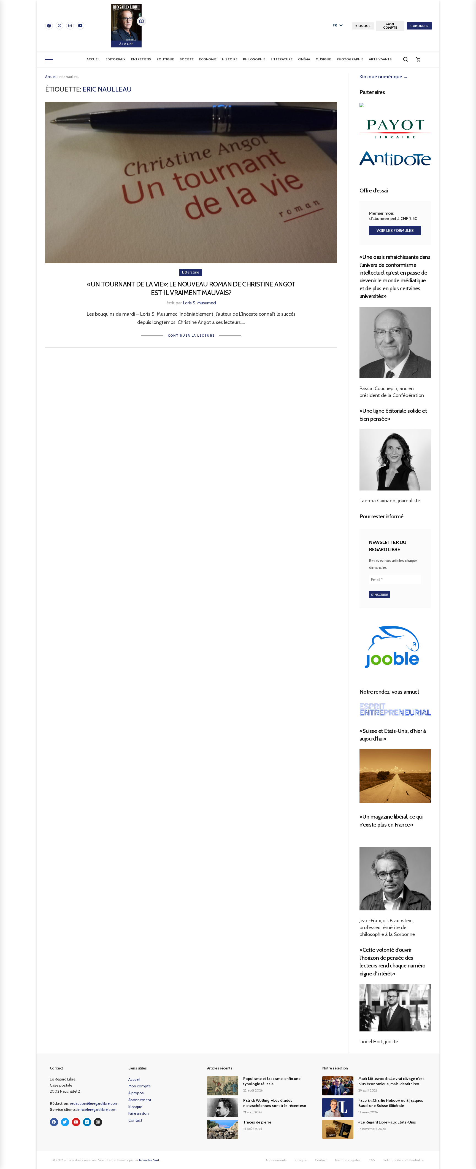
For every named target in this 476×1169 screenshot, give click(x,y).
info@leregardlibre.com (97, 1109)
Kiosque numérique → (383, 77)
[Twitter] (65, 1122)
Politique (165, 59)
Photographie (350, 59)
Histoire (229, 59)
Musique (323, 59)
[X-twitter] (59, 26)
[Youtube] (80, 26)
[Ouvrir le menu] (49, 59)
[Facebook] (49, 26)
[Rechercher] (405, 59)
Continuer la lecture (191, 335)
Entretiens (141, 59)
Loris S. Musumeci (199, 302)
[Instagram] (70, 26)
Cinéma (304, 59)
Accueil (93, 59)
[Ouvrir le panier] (418, 59)
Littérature (282, 59)
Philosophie (254, 59)
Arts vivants (380, 59)
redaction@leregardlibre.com (94, 1103)
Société (187, 59)
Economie (208, 59)
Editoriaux (116, 59)
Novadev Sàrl (149, 1160)
